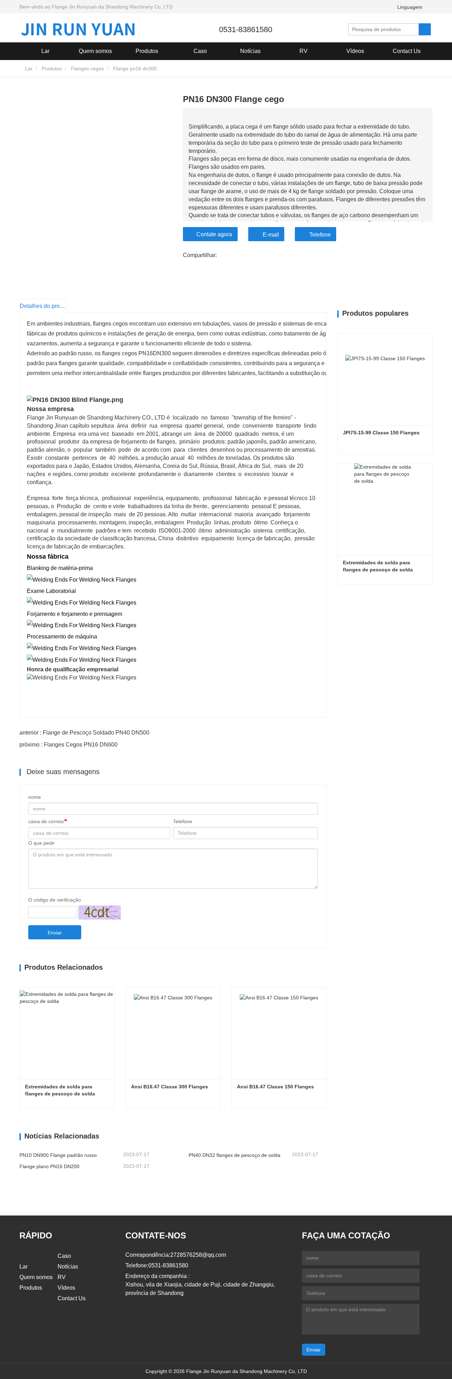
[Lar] (78, 29)
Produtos (52, 68)
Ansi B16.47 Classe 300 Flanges (169, 1086)
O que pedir (41, 843)
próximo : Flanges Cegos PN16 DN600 (68, 745)
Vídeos (355, 51)
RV (303, 51)
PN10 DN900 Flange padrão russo (58, 1155)
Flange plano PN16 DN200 (49, 1166)
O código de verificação (54, 900)
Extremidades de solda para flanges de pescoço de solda (60, 1090)
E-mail (271, 235)
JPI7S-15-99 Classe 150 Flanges (381, 432)
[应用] (425, 29)
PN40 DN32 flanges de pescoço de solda (234, 1155)
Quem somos (36, 1277)
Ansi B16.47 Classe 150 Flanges (275, 1086)
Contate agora (214, 234)
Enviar (55, 932)
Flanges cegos (87, 68)
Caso (200, 51)
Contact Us (407, 51)
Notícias (68, 1267)
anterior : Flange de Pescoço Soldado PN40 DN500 (84, 733)
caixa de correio (46, 821)
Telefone (320, 235)
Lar (45, 51)
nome (34, 797)
